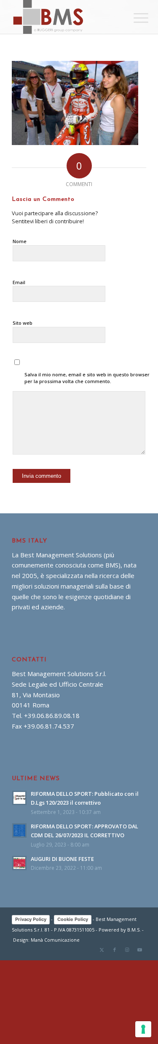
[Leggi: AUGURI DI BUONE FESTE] (19, 863)
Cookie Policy (72, 919)
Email (19, 282)
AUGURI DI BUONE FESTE (62, 859)
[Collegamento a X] (102, 949)
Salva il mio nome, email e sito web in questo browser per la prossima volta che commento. (87, 378)
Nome (20, 241)
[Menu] (134, 18)
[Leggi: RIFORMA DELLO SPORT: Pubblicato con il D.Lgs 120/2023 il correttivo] (19, 798)
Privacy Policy (30, 919)
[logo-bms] (65, 17)
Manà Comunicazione (55, 940)
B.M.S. (134, 929)
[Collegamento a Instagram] (127, 949)
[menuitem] (134, 18)
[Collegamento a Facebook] (114, 949)
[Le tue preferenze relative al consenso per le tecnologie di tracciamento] (143, 1029)
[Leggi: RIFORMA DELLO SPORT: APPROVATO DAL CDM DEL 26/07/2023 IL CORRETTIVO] (19, 830)
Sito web (22, 323)
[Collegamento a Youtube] (140, 949)
